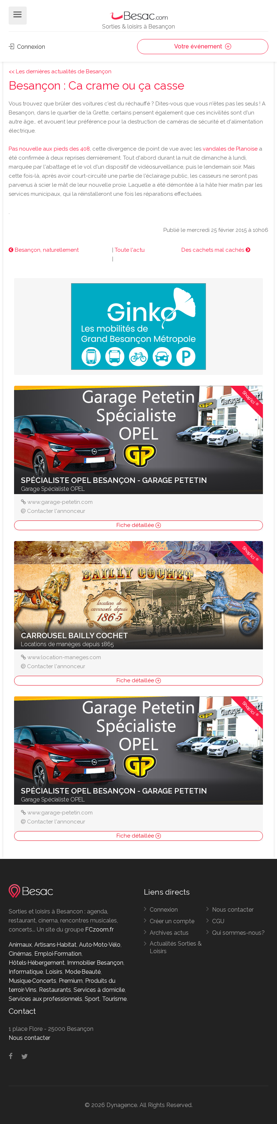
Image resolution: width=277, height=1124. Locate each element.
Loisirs (53, 971)
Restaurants (55, 989)
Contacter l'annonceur (56, 511)
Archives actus (169, 932)
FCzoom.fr (99, 929)
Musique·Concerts (32, 980)
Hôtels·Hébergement (37, 962)
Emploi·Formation (58, 953)
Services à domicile (99, 989)
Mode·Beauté (83, 971)
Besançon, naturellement (46, 250)
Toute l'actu (130, 250)
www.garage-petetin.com (60, 502)
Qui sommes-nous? (238, 932)
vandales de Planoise (230, 149)
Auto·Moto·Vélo (99, 944)
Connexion (30, 46)
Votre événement (199, 46)
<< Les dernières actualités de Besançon (60, 71)
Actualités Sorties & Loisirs (176, 947)
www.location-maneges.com (64, 657)
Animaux (20, 944)
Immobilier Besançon (95, 962)
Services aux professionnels (45, 998)
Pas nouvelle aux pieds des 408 (49, 149)
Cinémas (20, 953)
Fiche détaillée (135, 525)
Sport (92, 998)
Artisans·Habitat (55, 944)
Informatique (26, 971)
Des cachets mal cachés (213, 250)
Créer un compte (172, 921)
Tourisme (114, 998)
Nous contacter (233, 909)
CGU (218, 921)
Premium (71, 980)
